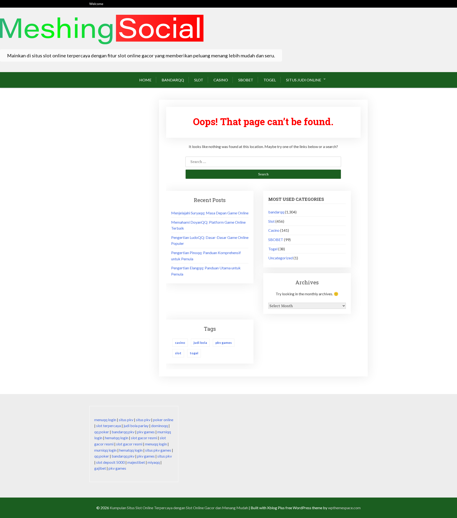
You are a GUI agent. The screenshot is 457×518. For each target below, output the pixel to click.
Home (145, 80)
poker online (163, 419)
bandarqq (173, 80)
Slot (198, 80)
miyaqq (154, 462)
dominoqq (159, 425)
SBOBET (245, 80)
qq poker (101, 431)
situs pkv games (158, 450)
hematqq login (116, 437)
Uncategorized (280, 258)
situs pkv (126, 419)
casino (180, 342)
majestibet (136, 462)
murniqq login (105, 450)
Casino (221, 80)
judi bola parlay (136, 425)
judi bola (200, 342)
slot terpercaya (108, 425)
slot (178, 353)
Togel (269, 80)
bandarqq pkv (123, 431)
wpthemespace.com (344, 507)
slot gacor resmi (144, 437)
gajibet (100, 468)
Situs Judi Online (303, 80)
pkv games (223, 342)
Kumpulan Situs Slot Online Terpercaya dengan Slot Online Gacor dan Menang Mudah (179, 507)
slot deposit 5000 (110, 462)
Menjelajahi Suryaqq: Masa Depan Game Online (209, 213)
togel (194, 353)
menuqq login (105, 419)
